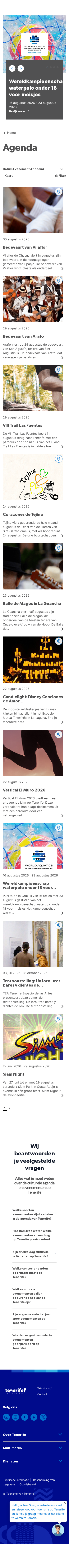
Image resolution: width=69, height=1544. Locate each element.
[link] (6, 1417)
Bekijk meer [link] (17, 111)
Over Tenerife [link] (14, 1435)
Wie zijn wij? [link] (44, 1388)
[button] (12, 68)
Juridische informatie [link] (16, 1480)
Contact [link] (42, 1394)
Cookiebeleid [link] (28, 1484)
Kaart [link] (8, 176)
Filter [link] (62, 176)
